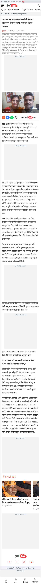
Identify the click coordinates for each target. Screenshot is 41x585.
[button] (16, 489)
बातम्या (7, 14)
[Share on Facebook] (8, 117)
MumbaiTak (5, 1)
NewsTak (14, 1)
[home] (20, 556)
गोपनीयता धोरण (20, 568)
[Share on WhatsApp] (12, 117)
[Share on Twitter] (16, 117)
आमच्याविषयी (10, 568)
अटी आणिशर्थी (30, 568)
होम (2, 14)
